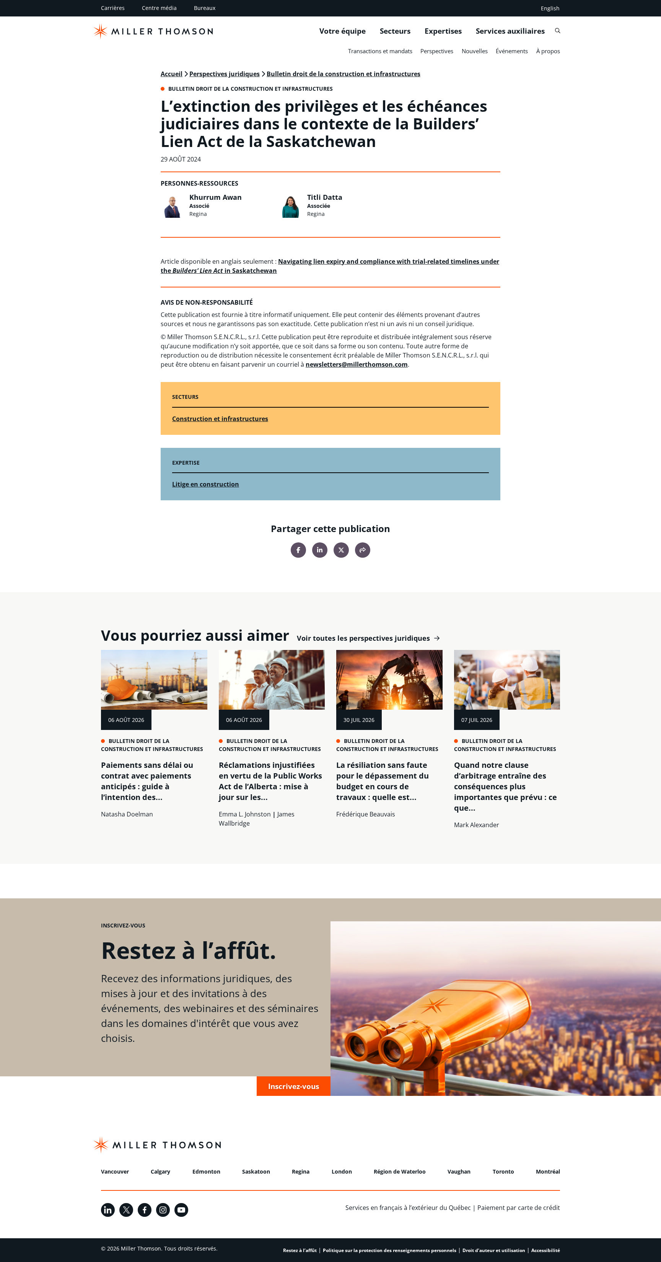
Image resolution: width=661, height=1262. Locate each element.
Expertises (443, 31)
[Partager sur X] (341, 550)
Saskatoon (256, 1171)
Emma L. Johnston (245, 814)
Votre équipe (342, 31)
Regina (300, 1171)
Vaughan (459, 1171)
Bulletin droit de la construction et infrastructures (343, 74)
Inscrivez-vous (293, 1086)
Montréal (548, 1171)
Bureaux (204, 7)
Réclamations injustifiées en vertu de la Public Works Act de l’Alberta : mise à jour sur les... (270, 781)
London (342, 1171)
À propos (548, 51)
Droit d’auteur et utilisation (493, 1250)
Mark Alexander (476, 825)
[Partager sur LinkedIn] (319, 550)
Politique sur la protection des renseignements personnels (389, 1250)
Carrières (113, 7)
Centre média (159, 7)
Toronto (503, 1171)
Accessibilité (545, 1250)
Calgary (160, 1171)
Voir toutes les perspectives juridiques (363, 638)
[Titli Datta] (290, 205)
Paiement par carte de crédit (518, 1207)
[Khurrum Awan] (173, 205)
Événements (512, 51)
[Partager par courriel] (362, 550)
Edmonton (206, 1171)
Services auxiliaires (510, 31)
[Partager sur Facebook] (298, 550)
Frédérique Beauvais (365, 814)
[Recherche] (557, 31)
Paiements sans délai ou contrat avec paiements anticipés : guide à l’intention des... (147, 781)
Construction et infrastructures (220, 419)
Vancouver (115, 1171)
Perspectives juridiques (224, 74)
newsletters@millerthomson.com (357, 364)
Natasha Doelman (127, 814)
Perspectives (436, 51)
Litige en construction (205, 484)
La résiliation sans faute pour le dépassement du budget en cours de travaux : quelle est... (382, 781)
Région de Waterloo (400, 1171)
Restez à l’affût (300, 1250)
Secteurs (395, 31)
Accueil (171, 74)
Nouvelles (475, 51)
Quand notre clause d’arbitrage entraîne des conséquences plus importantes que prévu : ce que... (505, 786)
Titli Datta (324, 197)
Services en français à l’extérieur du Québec (408, 1207)
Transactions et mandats (380, 51)
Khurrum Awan (215, 197)
